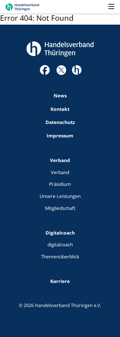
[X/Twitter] (61, 69)
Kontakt (60, 109)
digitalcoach (60, 244)
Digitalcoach (60, 232)
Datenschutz (60, 122)
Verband (60, 160)
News (60, 95)
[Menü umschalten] (111, 7)
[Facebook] (45, 71)
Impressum (60, 135)
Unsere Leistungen (60, 196)
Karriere (60, 281)
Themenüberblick (60, 256)
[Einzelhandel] (76, 69)
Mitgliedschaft (60, 208)
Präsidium (60, 184)
